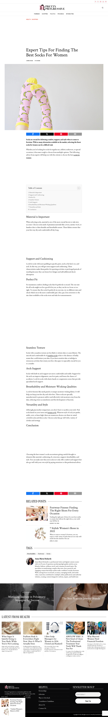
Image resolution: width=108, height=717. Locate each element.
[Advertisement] (54, 34)
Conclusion (32, 209)
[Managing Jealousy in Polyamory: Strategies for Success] (27, 597)
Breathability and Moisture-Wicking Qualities (42, 204)
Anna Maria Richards (43, 558)
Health (28, 19)
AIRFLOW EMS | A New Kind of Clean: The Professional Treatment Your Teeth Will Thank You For (74, 642)
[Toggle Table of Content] (78, 188)
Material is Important (35, 192)
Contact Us (42, 708)
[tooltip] (95, 2)
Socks (48, 554)
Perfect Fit (32, 197)
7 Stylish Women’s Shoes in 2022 (64, 530)
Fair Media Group (99, 714)
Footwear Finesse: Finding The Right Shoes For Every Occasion (64, 510)
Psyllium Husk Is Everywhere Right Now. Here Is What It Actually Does (32, 640)
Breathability (31, 554)
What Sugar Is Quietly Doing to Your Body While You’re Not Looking (10, 640)
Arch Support (33, 202)
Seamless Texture (34, 200)
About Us (42, 705)
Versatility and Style (35, 207)
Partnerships (42, 691)
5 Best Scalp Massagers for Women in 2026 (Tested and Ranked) (53, 640)
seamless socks (52, 355)
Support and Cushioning (36, 195)
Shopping (35, 19)
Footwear (41, 554)
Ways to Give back (44, 698)
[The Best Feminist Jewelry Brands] (81, 597)
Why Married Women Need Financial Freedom (95, 639)
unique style (52, 412)
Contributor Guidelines (46, 701)
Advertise (42, 694)
